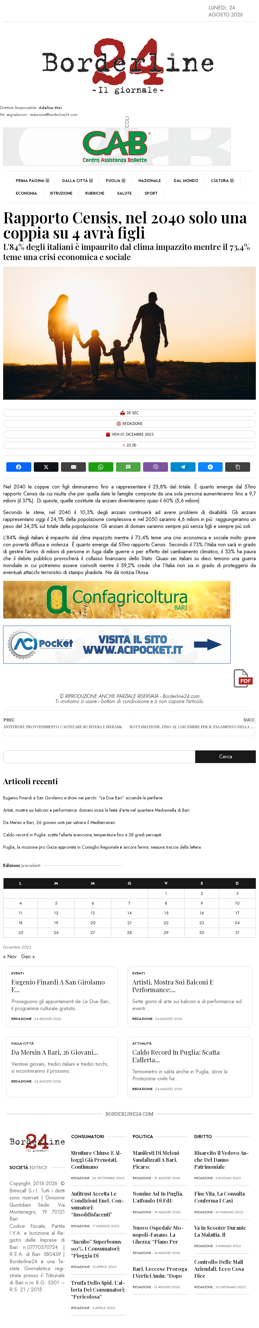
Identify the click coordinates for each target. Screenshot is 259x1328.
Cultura (220, 181)
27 (92, 933)
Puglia (113, 181)
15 (166, 913)
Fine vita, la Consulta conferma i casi (219, 1197)
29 (166, 933)
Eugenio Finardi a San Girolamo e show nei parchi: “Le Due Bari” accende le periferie (82, 798)
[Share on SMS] (128, 467)
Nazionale (149, 181)
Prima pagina (30, 181)
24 (237, 923)
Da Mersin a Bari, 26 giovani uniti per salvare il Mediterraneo (59, 822)
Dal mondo (186, 181)
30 (201, 933)
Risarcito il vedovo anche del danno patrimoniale (221, 1159)
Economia (26, 193)
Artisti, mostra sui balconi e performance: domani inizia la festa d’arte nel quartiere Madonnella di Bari (96, 810)
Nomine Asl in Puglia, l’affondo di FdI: (158, 1197)
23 (201, 923)
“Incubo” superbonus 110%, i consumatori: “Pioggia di (96, 1248)
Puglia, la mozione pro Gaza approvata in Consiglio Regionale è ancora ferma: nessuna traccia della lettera (102, 847)
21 (129, 923)
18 (20, 923)
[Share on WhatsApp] (100, 467)
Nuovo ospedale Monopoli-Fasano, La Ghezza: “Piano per (158, 1234)
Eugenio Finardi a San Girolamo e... (58, 986)
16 (202, 913)
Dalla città (75, 181)
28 (129, 933)
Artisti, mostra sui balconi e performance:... (173, 986)
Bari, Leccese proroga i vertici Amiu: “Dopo (160, 1272)
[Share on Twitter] (46, 467)
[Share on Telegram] (183, 467)
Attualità (142, 1043)
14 (129, 913)
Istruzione (61, 193)
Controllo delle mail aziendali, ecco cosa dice (219, 1268)
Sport (151, 193)
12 (56, 913)
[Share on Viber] (155, 467)
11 (20, 913)
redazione (21, 1018)
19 (56, 923)
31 (237, 933)
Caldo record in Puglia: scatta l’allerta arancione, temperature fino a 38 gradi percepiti (82, 835)
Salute (124, 193)
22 (166, 923)
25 (20, 933)
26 (56, 933)
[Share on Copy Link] (237, 467)
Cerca (225, 756)
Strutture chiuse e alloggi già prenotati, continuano (96, 1159)
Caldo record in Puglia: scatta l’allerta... (176, 1056)
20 (92, 923)
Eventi (17, 973)
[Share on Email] (73, 467)
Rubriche (94, 193)
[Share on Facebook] (18, 467)
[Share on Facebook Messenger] (210, 467)
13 (93, 913)
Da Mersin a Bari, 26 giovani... (54, 1052)
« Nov (9, 956)
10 (237, 903)
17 (237, 913)
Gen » (28, 956)
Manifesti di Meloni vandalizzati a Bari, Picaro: (156, 1159)
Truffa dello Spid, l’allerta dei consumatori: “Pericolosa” (98, 1289)
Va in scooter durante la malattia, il (220, 1231)
